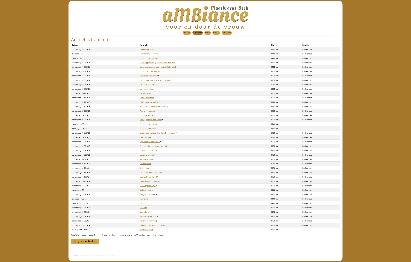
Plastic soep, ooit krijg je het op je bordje (156, 80)
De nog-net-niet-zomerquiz (151, 120)
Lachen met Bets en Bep (149, 150)
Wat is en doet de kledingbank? (152, 225)
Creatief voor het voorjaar (150, 71)
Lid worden (227, 33)
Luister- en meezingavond (150, 172)
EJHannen (116, 255)
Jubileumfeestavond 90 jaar (151, 102)
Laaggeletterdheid (147, 115)
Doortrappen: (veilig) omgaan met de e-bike (157, 62)
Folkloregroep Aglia (148, 185)
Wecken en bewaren (148, 111)
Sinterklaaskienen (147, 98)
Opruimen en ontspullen (150, 142)
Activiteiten (197, 33)
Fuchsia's (143, 207)
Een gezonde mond (147, 194)
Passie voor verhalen (148, 216)
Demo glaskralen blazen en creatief (154, 146)
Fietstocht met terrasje (149, 54)
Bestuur (216, 33)
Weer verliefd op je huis (149, 181)
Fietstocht (144, 199)
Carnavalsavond (146, 84)
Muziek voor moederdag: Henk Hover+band (157, 133)
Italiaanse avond (146, 190)
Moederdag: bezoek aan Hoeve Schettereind (158, 67)
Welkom (187, 33)
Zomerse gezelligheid (148, 49)
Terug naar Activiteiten (85, 241)
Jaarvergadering (146, 89)
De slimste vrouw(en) (148, 221)
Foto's (207, 33)
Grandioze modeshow (149, 76)
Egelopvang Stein (147, 155)
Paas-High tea (145, 137)
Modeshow (144, 212)
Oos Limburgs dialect (148, 177)
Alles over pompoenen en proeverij (154, 106)
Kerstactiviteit (145, 93)
